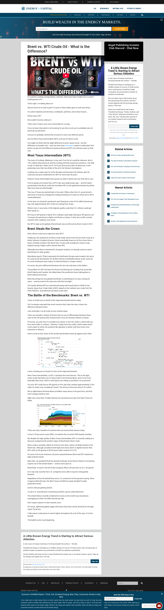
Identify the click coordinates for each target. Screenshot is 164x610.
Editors (120, 15)
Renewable (104, 8)
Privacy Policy (134, 138)
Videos (132, 15)
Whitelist (55, 583)
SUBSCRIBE (120, 29)
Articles (77, 15)
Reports (91, 15)
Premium (104, 583)
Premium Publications (58, 15)
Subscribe (134, 126)
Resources (105, 15)
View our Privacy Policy (38, 564)
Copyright (89, 583)
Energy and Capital (121, 138)
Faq (43, 583)
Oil (95, 8)
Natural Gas (118, 8)
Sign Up (95, 561)
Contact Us (30, 583)
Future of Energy (134, 8)
